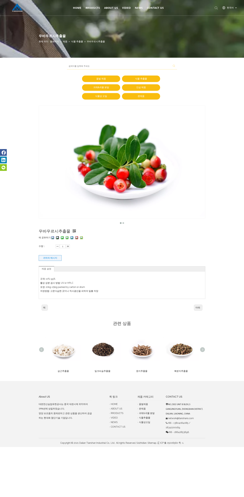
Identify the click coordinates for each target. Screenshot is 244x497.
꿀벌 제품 (101, 78)
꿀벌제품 (143, 404)
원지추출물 (102, 371)
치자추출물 (181, 371)
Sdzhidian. (141, 443)
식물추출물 (144, 417)
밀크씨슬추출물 (63, 371)
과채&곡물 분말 (101, 87)
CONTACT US (155, 7)
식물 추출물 (141, 78)
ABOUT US (111, 7)
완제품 (141, 96)
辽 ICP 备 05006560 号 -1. (170, 443)
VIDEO (126, 7)
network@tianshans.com (181, 418)
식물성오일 (144, 422)
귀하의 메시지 (50, 258)
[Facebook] (3, 152)
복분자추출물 (142, 371)
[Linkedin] (3, 160)
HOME (77, 7)
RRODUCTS (93, 7)
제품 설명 (46, 268)
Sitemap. (152, 443)
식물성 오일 (101, 96)
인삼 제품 (141, 87)
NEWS (139, 7)
